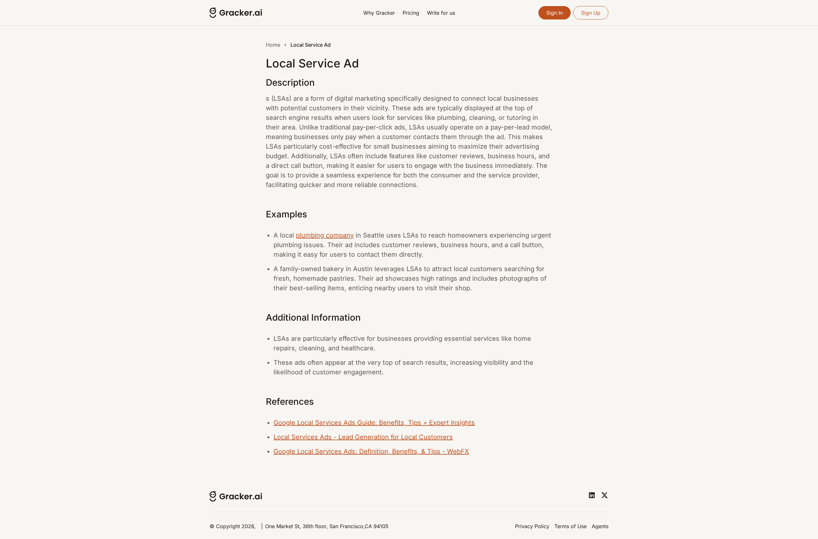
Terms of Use (570, 526)
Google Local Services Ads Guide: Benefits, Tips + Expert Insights (374, 422)
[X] (604, 495)
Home (273, 45)
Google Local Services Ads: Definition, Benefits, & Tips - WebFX (371, 451)
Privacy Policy (532, 526)
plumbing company (325, 235)
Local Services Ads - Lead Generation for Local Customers (363, 437)
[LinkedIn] (592, 495)
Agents (600, 526)
